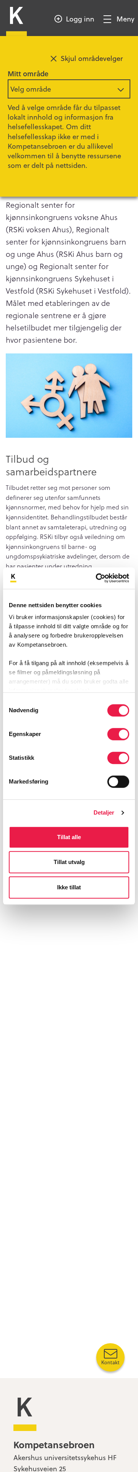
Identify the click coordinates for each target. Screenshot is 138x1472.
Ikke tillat (69, 887)
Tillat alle (69, 837)
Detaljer (104, 812)
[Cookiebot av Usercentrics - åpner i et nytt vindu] (97, 578)
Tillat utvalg (69, 862)
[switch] (118, 734)
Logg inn (80, 18)
